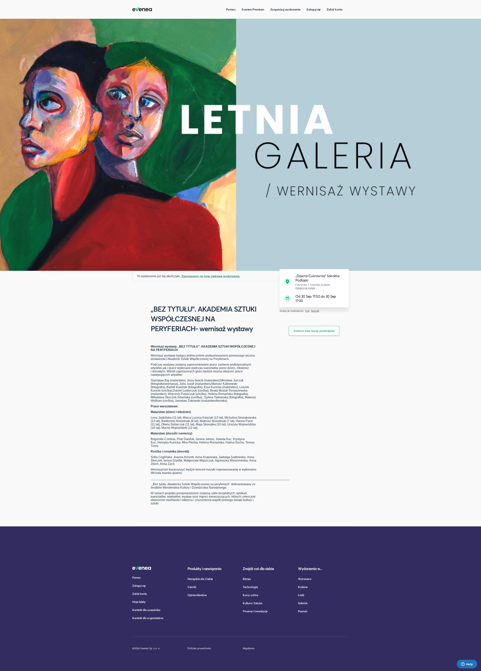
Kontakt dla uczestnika (146, 610)
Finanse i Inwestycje (255, 611)
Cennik (192, 587)
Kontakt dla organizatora (147, 618)
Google (315, 311)
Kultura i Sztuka (252, 603)
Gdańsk (302, 603)
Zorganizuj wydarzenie (285, 9)
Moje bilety (139, 602)
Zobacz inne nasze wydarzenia (314, 331)
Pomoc (231, 9)
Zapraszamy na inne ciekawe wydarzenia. (210, 276)
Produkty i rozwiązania (204, 568)
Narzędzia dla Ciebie (200, 579)
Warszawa (304, 579)
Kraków (303, 587)
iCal (307, 311)
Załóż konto (335, 9)
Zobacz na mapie (305, 288)
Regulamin (248, 648)
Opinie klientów (197, 595)
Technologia (250, 587)
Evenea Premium (253, 9)
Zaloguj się (313, 9)
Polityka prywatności (199, 648)
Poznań (302, 611)
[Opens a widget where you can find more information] (467, 664)
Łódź (301, 595)
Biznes (247, 579)
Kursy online (250, 595)
